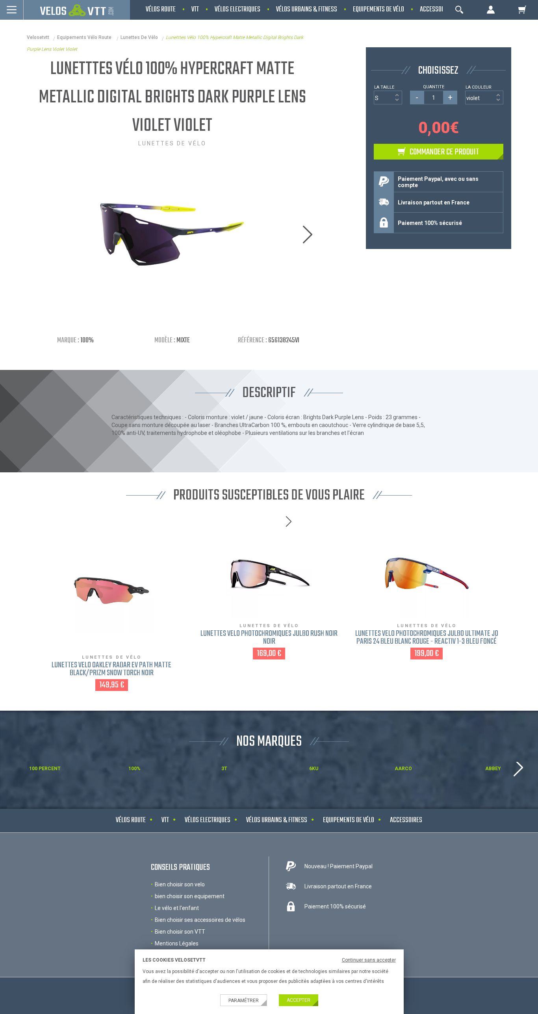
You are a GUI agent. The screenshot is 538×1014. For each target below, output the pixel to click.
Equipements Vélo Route (85, 37)
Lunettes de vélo (139, 37)
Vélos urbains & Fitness (276, 820)
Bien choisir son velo (180, 884)
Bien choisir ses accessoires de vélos (200, 920)
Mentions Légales (177, 943)
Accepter (298, 1000)
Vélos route (131, 820)
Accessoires (406, 820)
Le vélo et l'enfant (177, 908)
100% (87, 340)
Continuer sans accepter (369, 960)
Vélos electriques (207, 820)
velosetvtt (38, 37)
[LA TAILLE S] (388, 97)
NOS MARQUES (269, 742)
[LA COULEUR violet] (484, 97)
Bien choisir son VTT (180, 932)
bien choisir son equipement (189, 896)
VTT (165, 820)
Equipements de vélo (348, 820)
